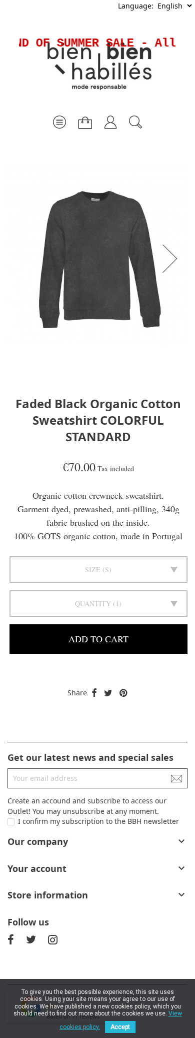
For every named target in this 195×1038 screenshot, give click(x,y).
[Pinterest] (123, 693)
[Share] (94, 693)
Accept (120, 1026)
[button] (173, 259)
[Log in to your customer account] (110, 118)
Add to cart (98, 639)
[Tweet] (108, 693)
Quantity (93, 603)
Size (92, 569)
